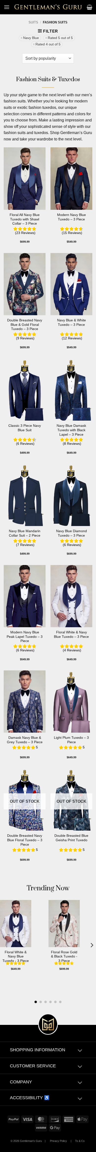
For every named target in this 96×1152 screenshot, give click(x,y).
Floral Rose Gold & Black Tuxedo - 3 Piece (64, 956)
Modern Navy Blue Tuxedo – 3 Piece (71, 217)
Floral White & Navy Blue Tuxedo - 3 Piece (15, 956)
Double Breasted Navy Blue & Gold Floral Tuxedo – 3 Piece (24, 324)
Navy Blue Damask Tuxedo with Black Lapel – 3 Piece (71, 430)
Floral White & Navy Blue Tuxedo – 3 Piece (71, 634)
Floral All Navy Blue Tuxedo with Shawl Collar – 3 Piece (25, 219)
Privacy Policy (58, 1140)
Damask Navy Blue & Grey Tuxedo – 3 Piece (25, 740)
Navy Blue (31, 38)
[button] (7, 7)
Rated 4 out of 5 (48, 44)
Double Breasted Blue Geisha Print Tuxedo (71, 838)
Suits (33, 22)
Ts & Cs (80, 1140)
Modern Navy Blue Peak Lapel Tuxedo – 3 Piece (25, 636)
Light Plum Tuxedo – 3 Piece (71, 740)
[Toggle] (80, 1051)
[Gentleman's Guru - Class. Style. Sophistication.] (48, 7)
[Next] (92, 945)
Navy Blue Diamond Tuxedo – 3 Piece (71, 533)
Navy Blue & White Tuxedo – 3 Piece (71, 322)
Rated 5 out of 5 (60, 38)
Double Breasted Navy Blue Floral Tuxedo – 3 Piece (24, 840)
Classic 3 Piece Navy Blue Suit (24, 428)
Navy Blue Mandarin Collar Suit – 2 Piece (24, 533)
